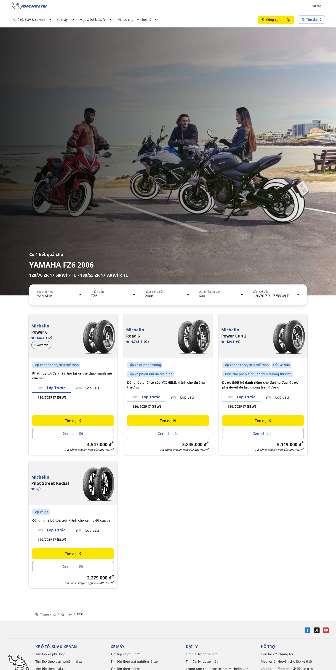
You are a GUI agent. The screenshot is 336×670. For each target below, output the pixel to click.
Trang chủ (48, 614)
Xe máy (66, 614)
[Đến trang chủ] (29, 6)
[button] (79, 294)
